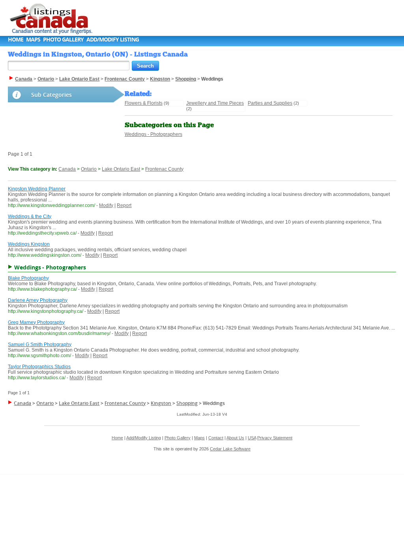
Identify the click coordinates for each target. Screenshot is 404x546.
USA (252, 437)
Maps (33, 39)
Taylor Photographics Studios (39, 366)
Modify (106, 205)
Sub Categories (51, 94)
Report (124, 205)
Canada (67, 169)
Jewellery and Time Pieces (215, 103)
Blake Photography (28, 278)
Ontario (89, 169)
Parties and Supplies (270, 103)
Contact (215, 437)
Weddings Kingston (29, 244)
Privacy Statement (274, 437)
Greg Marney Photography (36, 322)
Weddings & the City (29, 216)
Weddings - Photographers (153, 134)
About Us (235, 437)
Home (15, 39)
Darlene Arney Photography (37, 300)
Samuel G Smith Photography (39, 344)
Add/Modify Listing (112, 39)
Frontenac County (164, 169)
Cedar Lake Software (230, 448)
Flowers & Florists (144, 103)
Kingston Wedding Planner (36, 189)
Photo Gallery (63, 39)
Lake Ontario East (121, 169)
